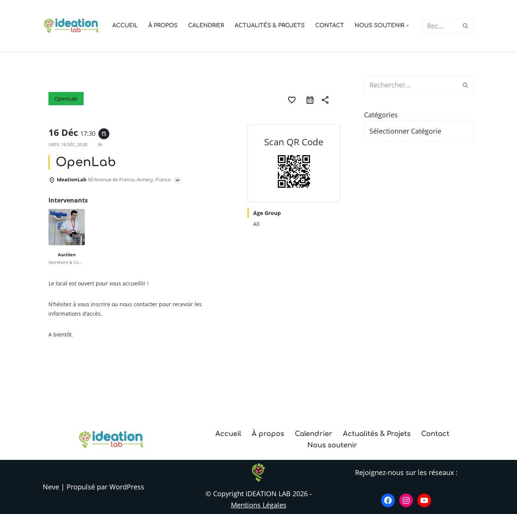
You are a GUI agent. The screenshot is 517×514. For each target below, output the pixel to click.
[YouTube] (424, 500)
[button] (407, 25)
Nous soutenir (332, 445)
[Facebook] (388, 500)
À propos (163, 25)
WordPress (126, 486)
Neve (51, 486)
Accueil (125, 25)
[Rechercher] (465, 25)
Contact (329, 25)
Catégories (381, 114)
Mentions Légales (259, 504)
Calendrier (206, 25)
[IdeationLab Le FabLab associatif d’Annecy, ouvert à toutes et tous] (71, 25)
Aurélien (67, 254)
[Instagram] (406, 500)
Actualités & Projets (270, 25)
